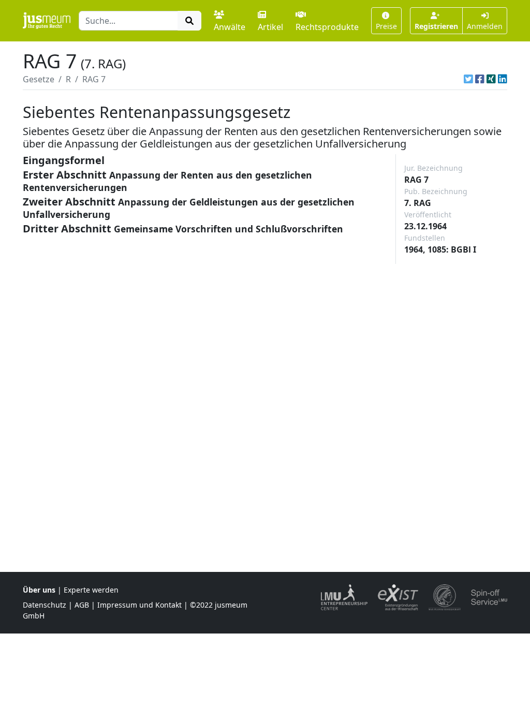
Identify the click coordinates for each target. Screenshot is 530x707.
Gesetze (38, 79)
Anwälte (229, 27)
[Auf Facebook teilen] (479, 79)
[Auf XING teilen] (491, 79)
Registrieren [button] (436, 26)
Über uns (39, 590)
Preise (386, 26)
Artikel (270, 27)
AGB (82, 605)
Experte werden (91, 590)
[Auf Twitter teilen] (468, 79)
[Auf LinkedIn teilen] (502, 79)
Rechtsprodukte (327, 27)
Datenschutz (44, 605)
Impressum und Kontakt (139, 605)
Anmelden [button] (485, 26)
